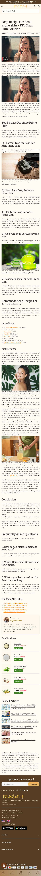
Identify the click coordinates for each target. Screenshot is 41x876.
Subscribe (34, 784)
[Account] (34, 6)
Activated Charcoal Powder (12, 342)
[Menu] (2, 6)
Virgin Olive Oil (18, 688)
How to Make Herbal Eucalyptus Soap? (15, 603)
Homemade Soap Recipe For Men (14, 607)
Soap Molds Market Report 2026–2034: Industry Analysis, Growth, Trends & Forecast (25, 720)
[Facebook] (17, 790)
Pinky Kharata (13, 33)
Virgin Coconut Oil (19, 677)
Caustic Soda (18, 655)
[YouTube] (24, 790)
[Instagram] (20, 790)
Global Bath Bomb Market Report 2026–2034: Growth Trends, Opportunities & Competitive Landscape (24, 706)
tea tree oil (13, 475)
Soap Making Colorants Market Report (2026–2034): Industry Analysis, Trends (23, 714)
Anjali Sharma (16, 620)
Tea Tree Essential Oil (20, 666)
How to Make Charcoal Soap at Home (15, 605)
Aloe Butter (7, 336)
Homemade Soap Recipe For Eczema (15, 609)
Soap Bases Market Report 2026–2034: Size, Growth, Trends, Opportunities (24, 727)
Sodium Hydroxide (12, 327)
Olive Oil (6, 334)
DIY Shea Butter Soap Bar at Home (14, 612)
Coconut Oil (7, 332)
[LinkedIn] (27, 790)
